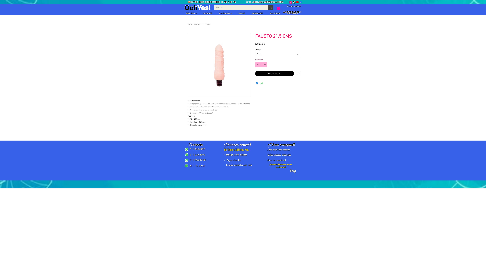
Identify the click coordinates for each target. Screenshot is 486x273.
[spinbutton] (261, 64)
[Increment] (265, 64)
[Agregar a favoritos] (297, 73)
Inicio (190, 24)
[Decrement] (257, 64)
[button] (191, 13)
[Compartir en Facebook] (256, 83)
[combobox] (277, 54)
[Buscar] (270, 7)
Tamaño (258, 49)
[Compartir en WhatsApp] (261, 83)
